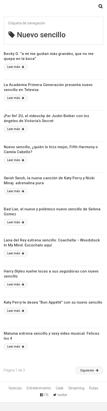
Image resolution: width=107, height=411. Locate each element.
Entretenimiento (39, 388)
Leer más (14, 67)
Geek (59, 388)
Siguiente (87, 370)
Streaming (76, 388)
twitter (62, 395)
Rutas (93, 388)
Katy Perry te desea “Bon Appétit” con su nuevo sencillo (53, 302)
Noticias (15, 388)
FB (46, 395)
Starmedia (53, 6)
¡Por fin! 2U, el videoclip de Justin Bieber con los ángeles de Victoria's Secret (46, 118)
